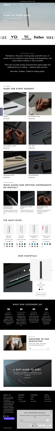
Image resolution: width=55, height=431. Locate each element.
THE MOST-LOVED (12, 220)
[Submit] (48, 420)
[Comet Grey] (4, 244)
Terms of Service (48, 401)
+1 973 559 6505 (22, 401)
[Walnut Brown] (7, 246)
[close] (51, 411)
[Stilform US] (7, 5)
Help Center (20, 397)
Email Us (20, 399)
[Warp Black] (12, 244)
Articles (32, 397)
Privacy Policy (47, 399)
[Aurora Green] (7, 244)
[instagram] (35, 426)
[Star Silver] (42, 246)
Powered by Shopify (7, 428)
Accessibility (33, 401)
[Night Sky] (9, 244)
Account (47, 4)
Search (42, 4)
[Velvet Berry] (9, 246)
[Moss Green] (12, 246)
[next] (51, 270)
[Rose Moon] (4, 246)
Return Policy (47, 397)
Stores (32, 399)
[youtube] (37, 426)
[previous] (30, 270)
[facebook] (33, 426)
